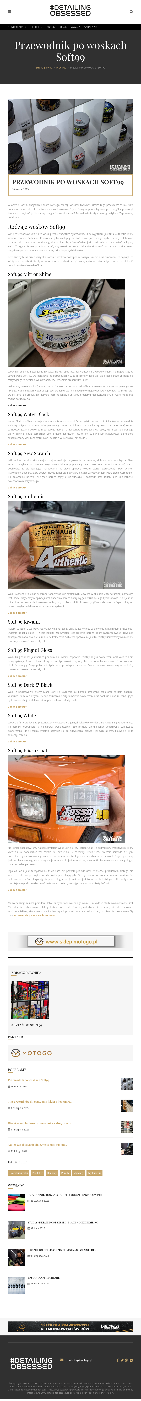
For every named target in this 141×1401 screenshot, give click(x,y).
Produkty (36, 27)
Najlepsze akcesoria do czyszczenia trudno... (37, 1145)
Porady (63, 27)
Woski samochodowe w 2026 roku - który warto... (40, 1123)
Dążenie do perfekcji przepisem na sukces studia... (63, 1250)
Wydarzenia (90, 27)
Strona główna (44, 67)
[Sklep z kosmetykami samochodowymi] (31, 1052)
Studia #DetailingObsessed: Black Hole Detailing (63, 1222)
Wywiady (75, 27)
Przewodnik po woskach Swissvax (35, 915)
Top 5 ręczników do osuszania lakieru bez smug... (40, 1101)
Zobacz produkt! (18, 706)
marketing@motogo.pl (79, 1360)
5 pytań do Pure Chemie (43, 1277)
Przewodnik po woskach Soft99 (29, 1080)
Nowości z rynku (17, 27)
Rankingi (50, 27)
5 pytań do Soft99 (26, 1025)
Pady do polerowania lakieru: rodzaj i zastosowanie (65, 1195)
